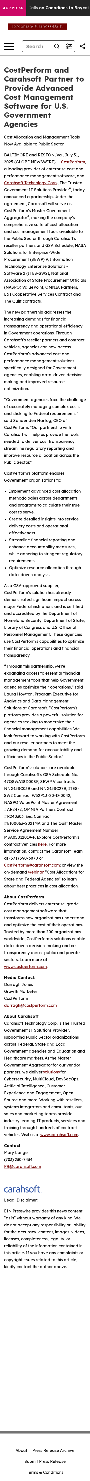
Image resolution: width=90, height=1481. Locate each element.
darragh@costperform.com (30, 1005)
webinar (36, 872)
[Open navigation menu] (9, 46)
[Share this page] (82, 46)
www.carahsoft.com (59, 1134)
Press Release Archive (53, 1450)
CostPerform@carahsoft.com (32, 865)
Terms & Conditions (45, 1472)
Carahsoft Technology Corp (30, 182)
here (42, 844)
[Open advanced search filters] (69, 46)
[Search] (57, 46)
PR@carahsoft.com (22, 1166)
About (21, 1450)
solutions (51, 1071)
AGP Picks (13, 8)
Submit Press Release (45, 1461)
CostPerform (73, 161)
